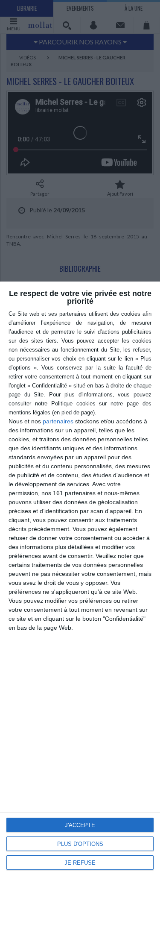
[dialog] (80, 610)
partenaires (58, 421)
